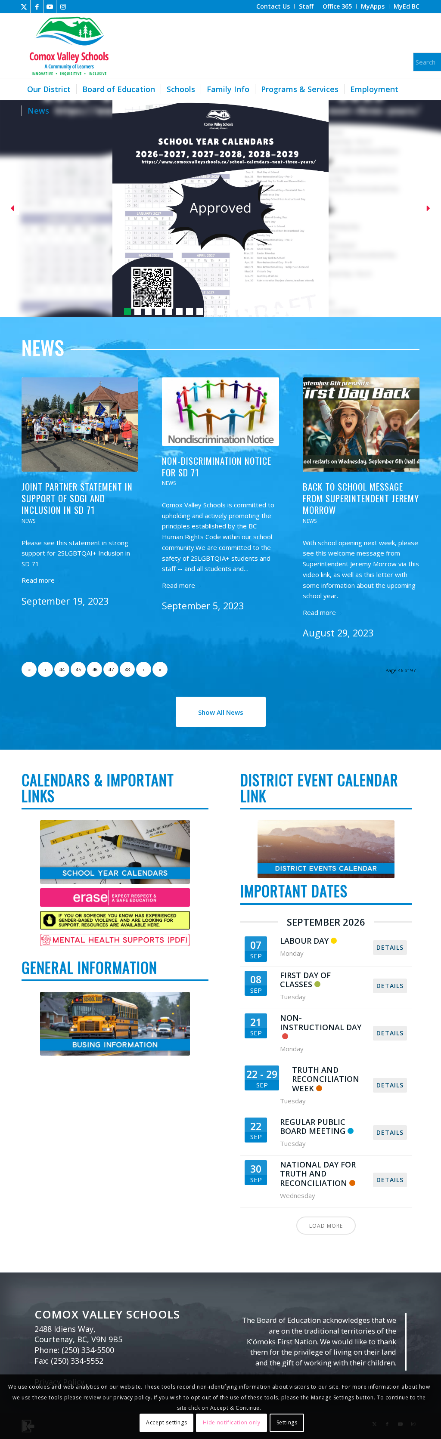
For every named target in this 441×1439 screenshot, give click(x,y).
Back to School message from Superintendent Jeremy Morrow (361, 498)
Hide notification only (232, 1422)
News (28, 521)
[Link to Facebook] (37, 6)
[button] (220, 208)
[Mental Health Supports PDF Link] (115, 940)
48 (127, 669)
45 (78, 669)
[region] (220, 208)
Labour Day (304, 941)
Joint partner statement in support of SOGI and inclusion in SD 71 (77, 498)
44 (62, 669)
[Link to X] (24, 6)
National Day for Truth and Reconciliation (318, 1173)
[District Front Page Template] (115, 852)
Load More (326, 1225)
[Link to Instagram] (62, 6)
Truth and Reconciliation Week (325, 1079)
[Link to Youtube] (49, 6)
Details (390, 947)
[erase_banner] (115, 897)
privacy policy (131, 1397)
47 (111, 669)
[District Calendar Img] (325, 849)
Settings (287, 1422)
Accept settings (166, 1422)
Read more (38, 580)
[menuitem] (273, 6)
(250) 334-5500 (88, 1350)
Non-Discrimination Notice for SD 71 (216, 466)
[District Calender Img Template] (115, 1024)
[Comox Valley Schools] (68, 45)
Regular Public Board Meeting (312, 1126)
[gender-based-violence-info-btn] (115, 920)
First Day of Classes (305, 980)
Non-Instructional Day (320, 1022)
